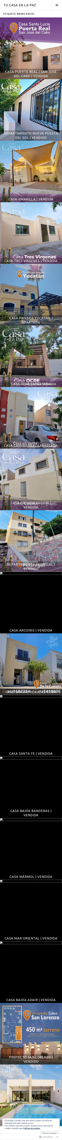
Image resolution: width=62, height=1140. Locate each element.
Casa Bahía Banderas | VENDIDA (31, 813)
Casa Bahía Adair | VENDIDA (31, 1000)
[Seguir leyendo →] (31, 48)
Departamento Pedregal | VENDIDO (31, 567)
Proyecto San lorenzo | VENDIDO (31, 1059)
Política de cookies (31, 1128)
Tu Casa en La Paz (19, 5)
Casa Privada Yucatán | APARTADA (30, 320)
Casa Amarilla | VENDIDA (31, 199)
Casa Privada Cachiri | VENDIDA (31, 505)
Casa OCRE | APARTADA (31, 384)
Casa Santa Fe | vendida (31, 753)
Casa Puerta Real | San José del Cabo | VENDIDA (31, 74)
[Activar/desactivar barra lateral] (56, 5)
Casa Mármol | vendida (31, 876)
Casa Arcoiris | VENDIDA (31, 630)
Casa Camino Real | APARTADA (31, 445)
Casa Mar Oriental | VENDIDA (31, 938)
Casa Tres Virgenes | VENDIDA (31, 261)
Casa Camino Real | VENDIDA (31, 692)
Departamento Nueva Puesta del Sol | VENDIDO (31, 135)
